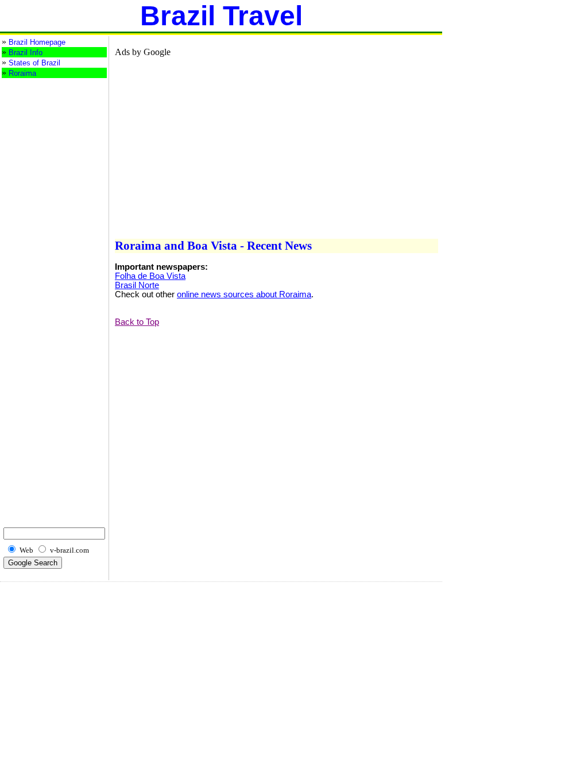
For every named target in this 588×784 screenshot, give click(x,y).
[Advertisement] (48, 124)
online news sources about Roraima (244, 294)
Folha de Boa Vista (150, 276)
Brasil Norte (137, 285)
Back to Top (137, 322)
